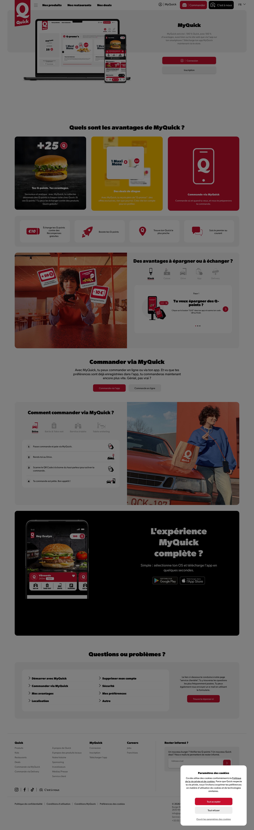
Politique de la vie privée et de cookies (213, 779)
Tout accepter (213, 801)
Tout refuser (214, 810)
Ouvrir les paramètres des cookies (213, 819)
